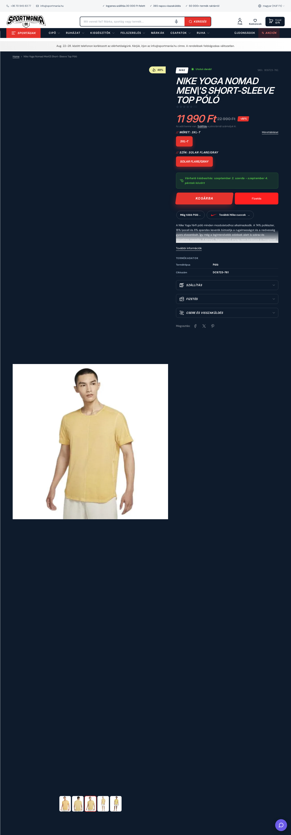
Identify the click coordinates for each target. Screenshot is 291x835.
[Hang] (176, 21)
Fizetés (256, 198)
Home (16, 56)
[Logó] (26, 21)
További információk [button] (189, 248)
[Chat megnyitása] (281, 825)
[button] (271, 6)
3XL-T (184, 141)
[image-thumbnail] (65, 804)
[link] (157, 33)
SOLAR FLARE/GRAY (194, 162)
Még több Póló (189, 215)
